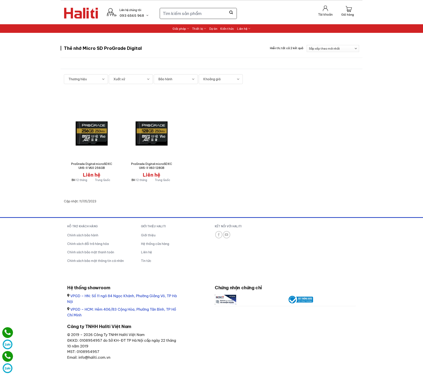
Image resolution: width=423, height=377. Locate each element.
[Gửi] (231, 12)
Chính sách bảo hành (82, 235)
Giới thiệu (148, 235)
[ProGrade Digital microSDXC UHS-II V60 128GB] (151, 133)
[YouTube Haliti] (226, 234)
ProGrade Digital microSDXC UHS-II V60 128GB (151, 166)
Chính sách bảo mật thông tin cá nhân (95, 261)
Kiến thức (227, 28)
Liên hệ (242, 28)
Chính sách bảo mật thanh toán (90, 252)
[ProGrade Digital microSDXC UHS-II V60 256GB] (91, 133)
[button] (347, 11)
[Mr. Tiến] (7, 356)
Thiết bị (197, 28)
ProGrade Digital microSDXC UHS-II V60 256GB (91, 166)
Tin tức (146, 261)
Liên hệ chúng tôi (130, 10)
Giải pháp (179, 28)
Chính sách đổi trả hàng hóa (88, 244)
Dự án (213, 28)
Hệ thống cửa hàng (155, 244)
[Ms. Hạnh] (7, 332)
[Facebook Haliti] (219, 234)
